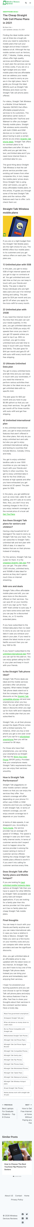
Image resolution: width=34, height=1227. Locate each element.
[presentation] (17, 1151)
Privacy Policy (17, 1200)
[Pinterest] (27, 1218)
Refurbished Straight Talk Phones (16, 1036)
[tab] (13, 1176)
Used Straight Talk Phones (13, 1088)
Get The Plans (9, 514)
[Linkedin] (22, 1222)
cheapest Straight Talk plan (14, 563)
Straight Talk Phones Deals (13, 1064)
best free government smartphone (16, 1013)
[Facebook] (22, 1214)
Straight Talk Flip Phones (13, 1060)
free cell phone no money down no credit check (16, 1023)
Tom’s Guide (8, 828)
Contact (18, 1196)
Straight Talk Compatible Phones (15, 1051)
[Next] (28, 1158)
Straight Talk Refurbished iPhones (16, 1068)
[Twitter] (27, 1214)
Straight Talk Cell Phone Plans (14, 1040)
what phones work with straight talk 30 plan (17, 1094)
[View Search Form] (26, 2)
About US (9, 1196)
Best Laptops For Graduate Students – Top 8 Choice (8, 1111)
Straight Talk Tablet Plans (13, 1073)
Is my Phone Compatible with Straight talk (14, 1030)
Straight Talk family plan (12, 1055)
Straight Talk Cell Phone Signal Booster (15, 1045)
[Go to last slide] (5, 1158)
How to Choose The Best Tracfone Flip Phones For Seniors (15, 1167)
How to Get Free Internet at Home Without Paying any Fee (26, 1114)
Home (26, 1196)
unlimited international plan (14, 654)
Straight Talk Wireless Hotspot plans (15, 1083)
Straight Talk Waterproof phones (15, 1077)
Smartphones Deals (10, 12)
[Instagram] (22, 1218)
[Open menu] (30, 2)
